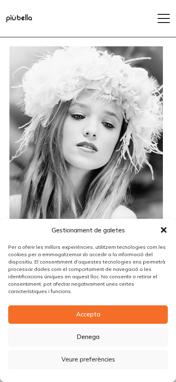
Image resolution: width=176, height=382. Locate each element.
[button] (164, 230)
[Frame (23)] (19, 18)
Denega (88, 337)
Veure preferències (88, 359)
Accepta (88, 314)
